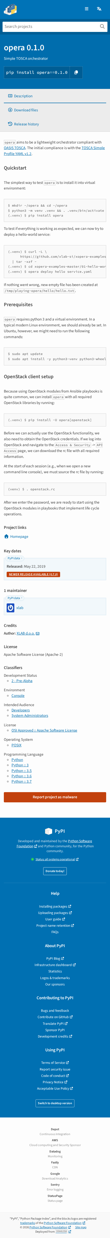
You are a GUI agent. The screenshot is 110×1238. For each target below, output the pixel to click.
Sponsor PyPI (55, 1030)
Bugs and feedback (55, 1010)
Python (17, 760)
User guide (53, 919)
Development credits (53, 1036)
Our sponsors (55, 984)
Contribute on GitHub (53, 1017)
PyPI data (14, 558)
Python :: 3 (20, 765)
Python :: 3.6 (22, 776)
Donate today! (55, 871)
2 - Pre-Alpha (22, 681)
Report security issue (55, 1069)
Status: (55, 859)
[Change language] (99, 9)
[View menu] (86, 9)
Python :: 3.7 (22, 781)
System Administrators (30, 715)
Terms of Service (53, 1062)
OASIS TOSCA (14, 148)
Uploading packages (53, 912)
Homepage (19, 536)
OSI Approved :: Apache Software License (44, 730)
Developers (21, 710)
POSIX (16, 745)
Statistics (55, 971)
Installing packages (53, 906)
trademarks (27, 1223)
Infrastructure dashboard (53, 964)
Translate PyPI (53, 1023)
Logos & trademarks (55, 977)
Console (18, 695)
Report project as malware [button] (55, 797)
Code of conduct (53, 1075)
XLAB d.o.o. (26, 633)
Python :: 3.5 (22, 770)
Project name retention (53, 925)
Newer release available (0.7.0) (33, 574)
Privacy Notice (53, 1082)
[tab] (55, 96)
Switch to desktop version (55, 1103)
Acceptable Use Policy (53, 1088)
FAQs (55, 932)
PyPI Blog (53, 958)
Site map (80, 1227)
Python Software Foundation (63, 1223)
